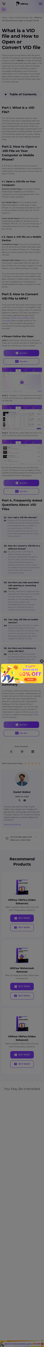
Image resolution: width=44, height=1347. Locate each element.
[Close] (42, 661)
